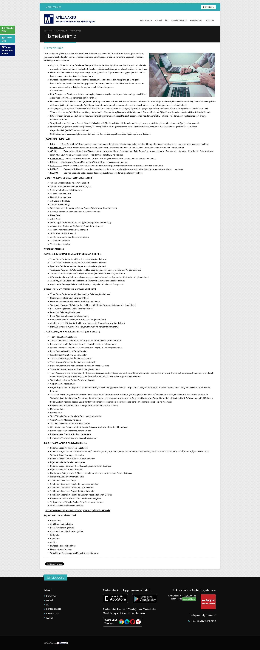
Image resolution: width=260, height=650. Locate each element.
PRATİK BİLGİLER (179, 20)
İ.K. (166, 20)
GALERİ (158, 20)
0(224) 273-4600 (208, 620)
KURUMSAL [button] (51, 596)
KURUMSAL (145, 20)
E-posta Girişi (7, 39)
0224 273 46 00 (54, 7)
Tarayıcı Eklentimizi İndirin (7, 50)
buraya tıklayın (189, 599)
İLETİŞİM (210, 20)
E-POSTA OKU (196, 20)
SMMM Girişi (209, 7)
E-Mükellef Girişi (8, 29)
